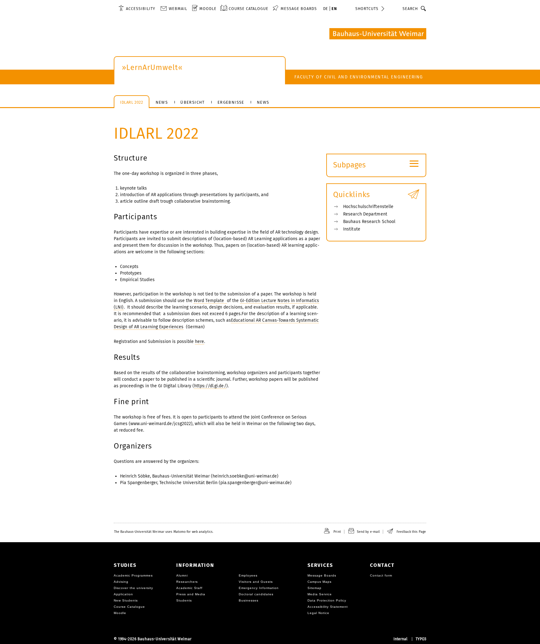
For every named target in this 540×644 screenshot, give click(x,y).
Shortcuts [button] (366, 8)
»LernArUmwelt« (152, 67)
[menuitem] (137, 8)
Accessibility (140, 8)
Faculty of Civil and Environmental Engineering (358, 77)
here (199, 341)
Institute (351, 229)
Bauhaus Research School (369, 221)
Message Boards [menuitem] (299, 8)
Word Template (210, 300)
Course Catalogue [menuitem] (248, 8)
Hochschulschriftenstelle (368, 206)
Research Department (365, 214)
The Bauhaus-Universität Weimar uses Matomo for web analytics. (163, 532)
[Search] (424, 8)
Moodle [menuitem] (208, 8)
